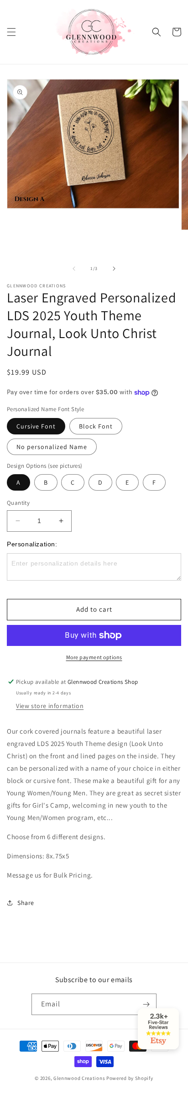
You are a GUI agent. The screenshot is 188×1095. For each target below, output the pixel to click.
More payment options (94, 657)
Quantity (18, 503)
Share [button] (25, 903)
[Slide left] (74, 269)
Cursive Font (36, 426)
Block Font (96, 426)
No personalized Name (51, 447)
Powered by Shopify (129, 1078)
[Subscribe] (146, 1004)
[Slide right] (114, 269)
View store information (50, 706)
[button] (11, 32)
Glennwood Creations (79, 1078)
